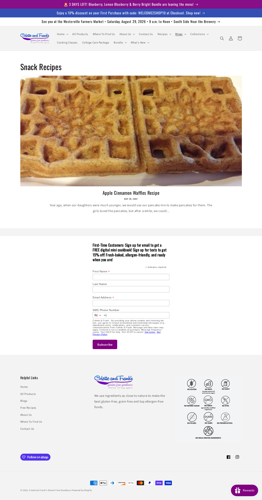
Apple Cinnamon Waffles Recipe (131, 193)
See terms (150, 332)
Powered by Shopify (82, 490)
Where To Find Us (31, 421)
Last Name (100, 284)
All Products (28, 394)
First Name (101, 271)
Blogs (23, 401)
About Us (26, 415)
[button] (62, 34)
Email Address (103, 297)
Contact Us (27, 428)
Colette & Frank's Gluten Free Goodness (50, 490)
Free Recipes (28, 407)
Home (24, 387)
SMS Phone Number (106, 310)
